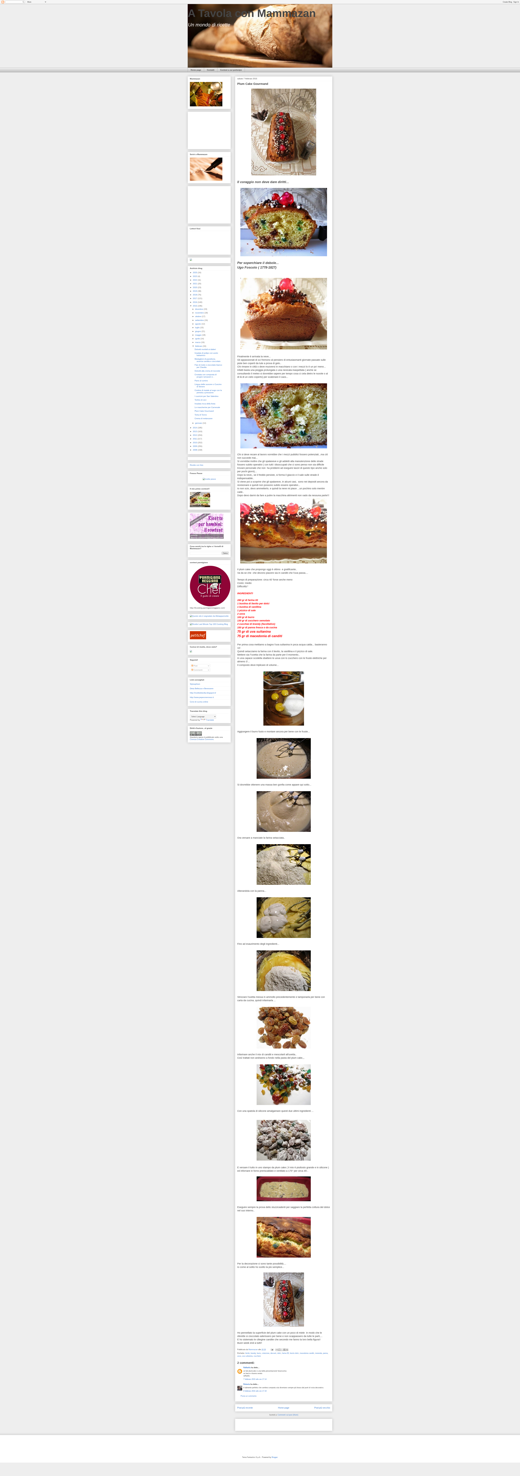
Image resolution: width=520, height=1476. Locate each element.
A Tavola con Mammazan (252, 13)
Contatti (210, 70)
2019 (195, 291)
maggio (198, 335)
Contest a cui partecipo (231, 70)
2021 (195, 284)
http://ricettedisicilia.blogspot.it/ (203, 693)
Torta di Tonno (201, 415)
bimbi (247, 1353)
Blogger (274, 1457)
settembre (199, 320)
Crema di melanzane (203, 418)
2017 (195, 298)
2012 (195, 435)
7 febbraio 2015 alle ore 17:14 (254, 1379)
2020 (195, 287)
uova (239, 1356)
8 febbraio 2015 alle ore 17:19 (254, 1391)
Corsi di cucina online (199, 702)
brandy (253, 1353)
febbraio (199, 346)
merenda (318, 1353)
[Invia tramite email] (276, 1349)
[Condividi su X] (282, 1349)
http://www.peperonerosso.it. (202, 697)
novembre (199, 313)
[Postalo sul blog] (279, 1349)
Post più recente (245, 1408)
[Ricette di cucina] (198, 639)
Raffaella (247, 1368)
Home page (196, 70)
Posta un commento (248, 1396)
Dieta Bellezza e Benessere (201, 688)
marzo (198, 342)
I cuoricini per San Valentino (206, 396)
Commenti (197, 670)
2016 (195, 302)
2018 (195, 295)
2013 (195, 431)
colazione (265, 1353)
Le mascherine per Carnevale (207, 407)
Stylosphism (195, 684)
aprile (197, 339)
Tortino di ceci (200, 400)
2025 (195, 272)
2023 (195, 276)
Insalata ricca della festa (205, 404)
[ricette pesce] (209, 479)
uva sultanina (247, 1356)
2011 (195, 439)
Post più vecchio (322, 1408)
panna (325, 1353)
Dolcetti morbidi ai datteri (205, 349)
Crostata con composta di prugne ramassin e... (206, 375)
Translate (210, 720)
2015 (195, 306)
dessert (273, 1353)
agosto (198, 324)
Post (195, 666)
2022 (195, 280)
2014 (195, 428)
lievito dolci (294, 1353)
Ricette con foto (196, 465)
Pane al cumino (201, 381)
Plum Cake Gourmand (204, 411)
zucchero (257, 1356)
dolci (279, 1353)
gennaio (199, 423)
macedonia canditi (307, 1353)
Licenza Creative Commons (202, 739)
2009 (195, 446)
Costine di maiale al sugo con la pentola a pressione (208, 391)
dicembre (199, 309)
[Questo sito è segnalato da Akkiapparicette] (209, 616)
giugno (198, 331)
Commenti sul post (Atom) (288, 1415)
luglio (197, 327)
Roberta (246, 1384)
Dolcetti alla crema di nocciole (207, 371)
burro (259, 1353)
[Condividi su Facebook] (284, 1349)
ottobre (198, 316)
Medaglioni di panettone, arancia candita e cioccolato (207, 360)
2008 (195, 450)
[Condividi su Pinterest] (287, 1349)
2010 (195, 442)
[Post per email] (272, 1349)
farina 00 (285, 1353)
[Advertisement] (269, 1424)
